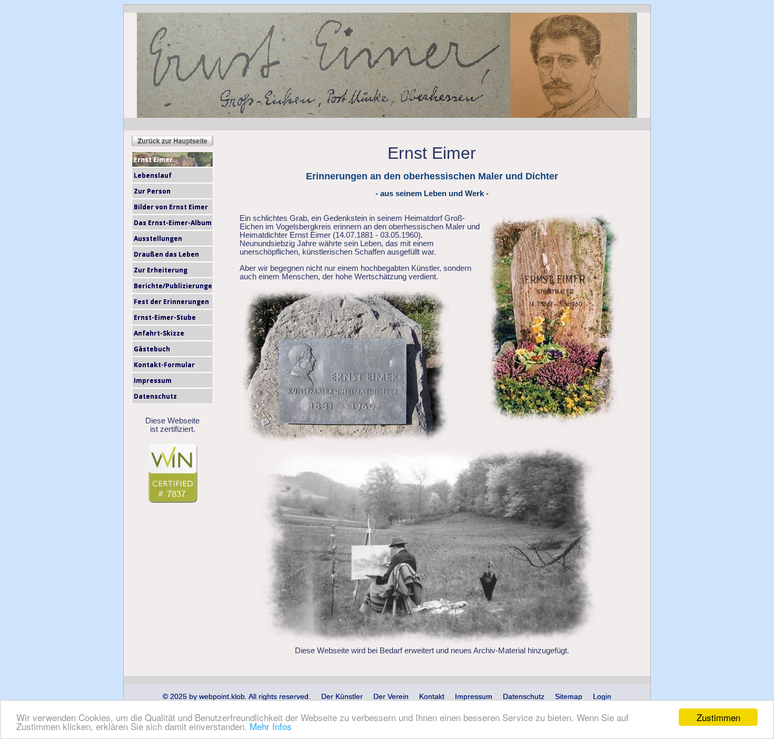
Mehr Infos (271, 726)
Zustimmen (718, 717)
